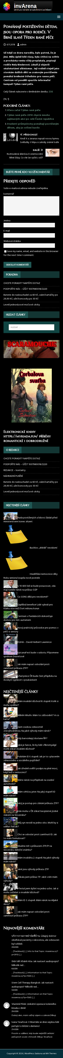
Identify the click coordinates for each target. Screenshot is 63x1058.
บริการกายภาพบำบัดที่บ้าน (26, 936)
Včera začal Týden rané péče (23, 110)
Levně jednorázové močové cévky (22, 305)
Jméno (7, 221)
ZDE (51, 92)
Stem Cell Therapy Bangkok (26, 983)
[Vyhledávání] (31, 327)
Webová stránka (12, 241)
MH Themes (51, 1053)
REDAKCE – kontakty (15, 470)
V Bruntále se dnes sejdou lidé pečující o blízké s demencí (35, 1024)
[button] (58, 16)
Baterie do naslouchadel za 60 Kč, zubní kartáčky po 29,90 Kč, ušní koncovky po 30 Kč (31, 297)
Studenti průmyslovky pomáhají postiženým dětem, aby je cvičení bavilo (33, 126)
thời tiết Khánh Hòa (22, 961)
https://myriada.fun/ (21, 436)
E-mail (7, 231)
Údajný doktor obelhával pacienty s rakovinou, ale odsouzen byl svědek (35, 940)
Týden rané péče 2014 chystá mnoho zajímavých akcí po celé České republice (30, 117)
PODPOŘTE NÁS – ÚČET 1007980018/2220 (26, 289)
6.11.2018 (11, 45)
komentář (9, 194)
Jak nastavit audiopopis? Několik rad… (35, 963)
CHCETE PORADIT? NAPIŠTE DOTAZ (22, 283)
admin (23, 45)
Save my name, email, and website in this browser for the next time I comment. (31, 253)
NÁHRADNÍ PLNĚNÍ (13, 476)
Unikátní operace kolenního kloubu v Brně (34, 1006)
